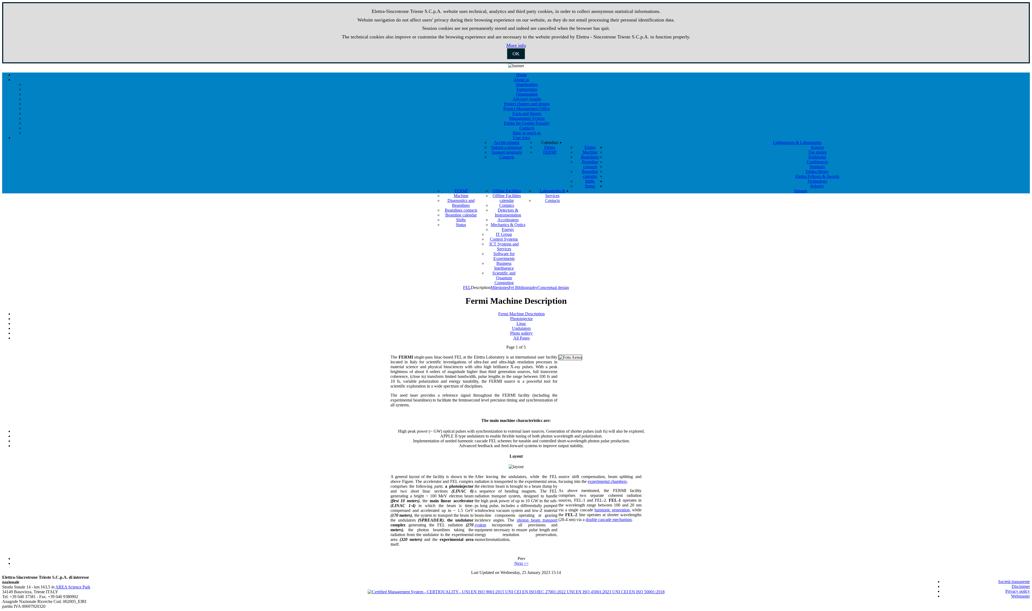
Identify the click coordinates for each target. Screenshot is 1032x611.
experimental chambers (607, 481)
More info (516, 45)
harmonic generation (611, 510)
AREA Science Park (72, 587)
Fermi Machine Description (521, 314)
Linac (521, 323)
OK (516, 53)
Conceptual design (553, 287)
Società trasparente (1014, 581)
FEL (467, 287)
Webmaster (1020, 596)
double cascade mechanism (609, 519)
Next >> (521, 563)
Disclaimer (1021, 586)
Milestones (499, 287)
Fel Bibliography (523, 287)
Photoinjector (521, 318)
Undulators (521, 328)
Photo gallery (521, 333)
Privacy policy (1017, 591)
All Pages (521, 338)
